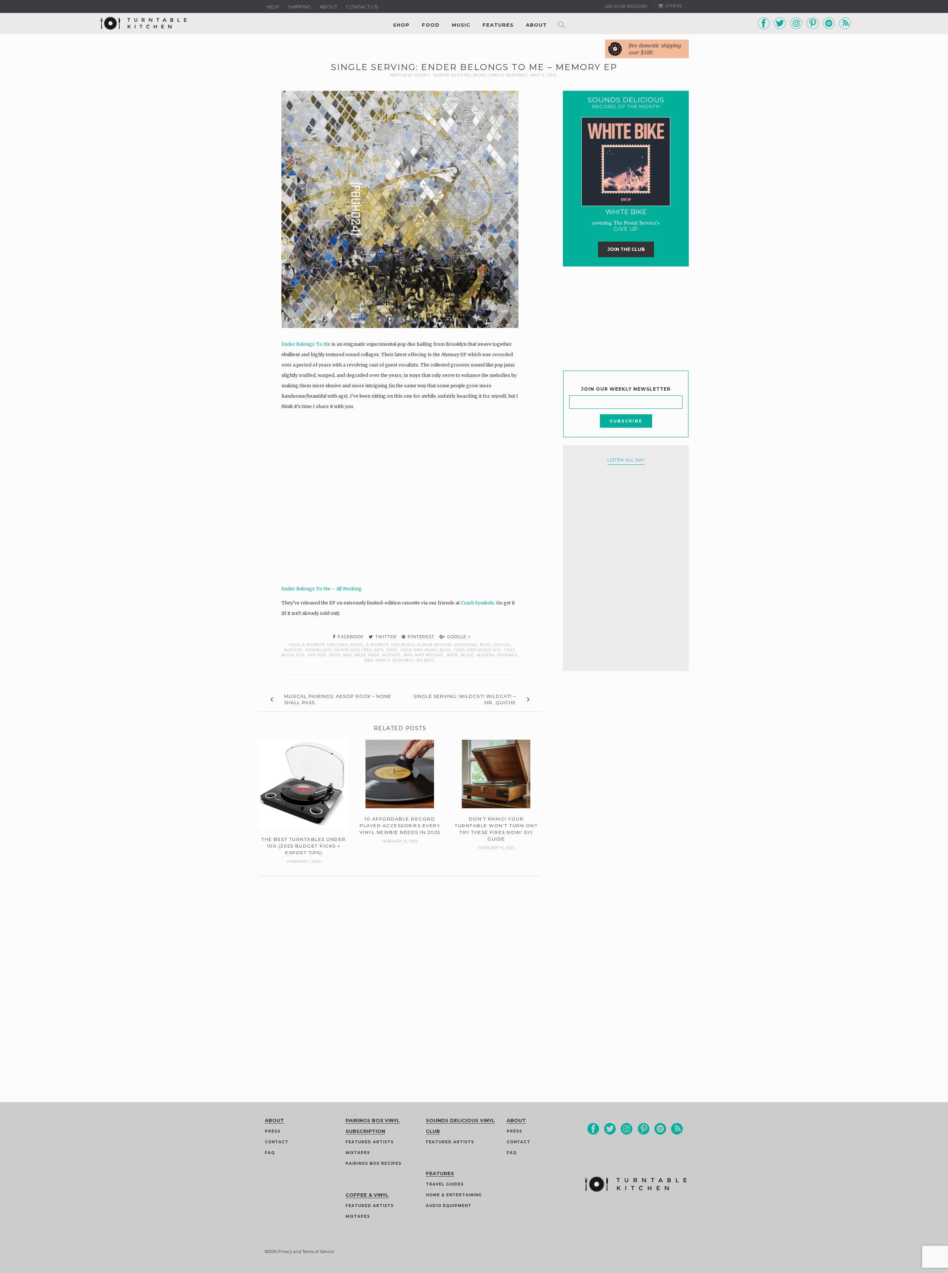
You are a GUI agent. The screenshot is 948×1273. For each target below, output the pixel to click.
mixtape (391, 655)
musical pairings (497, 655)
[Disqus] (400, 968)
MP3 (408, 655)
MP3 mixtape (429, 655)
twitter (385, 636)
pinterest (420, 636)
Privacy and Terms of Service (306, 1251)
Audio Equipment (448, 1205)
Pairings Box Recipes (373, 1163)
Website (425, 660)
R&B (368, 660)
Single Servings (508, 75)
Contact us (362, 7)
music (467, 655)
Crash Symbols (477, 603)
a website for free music (332, 645)
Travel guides (445, 1184)
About (328, 7)
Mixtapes (358, 1152)
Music (461, 25)
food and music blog (425, 650)
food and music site (478, 650)
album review (434, 645)
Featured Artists (370, 1142)
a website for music (390, 645)
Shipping (299, 7)
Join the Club (626, 249)
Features (498, 25)
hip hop (317, 655)
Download (318, 650)
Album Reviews (452, 75)
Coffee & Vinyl (367, 1195)
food (392, 650)
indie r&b (340, 655)
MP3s (452, 655)
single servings (394, 660)
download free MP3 (358, 650)
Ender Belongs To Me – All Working (321, 588)
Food (431, 25)
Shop (401, 25)
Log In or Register (626, 6)
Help (273, 7)
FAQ (270, 1152)
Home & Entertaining (454, 1195)
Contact (276, 1142)
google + (458, 636)
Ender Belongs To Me (305, 344)
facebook (350, 636)
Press (272, 1131)
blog (485, 645)
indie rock (367, 655)
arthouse (465, 645)
